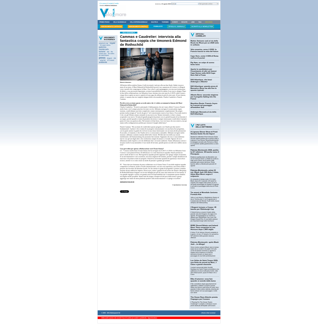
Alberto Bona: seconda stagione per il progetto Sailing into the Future (204, 97)
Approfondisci (152, 318)
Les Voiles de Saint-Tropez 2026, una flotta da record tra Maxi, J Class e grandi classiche (204, 262)
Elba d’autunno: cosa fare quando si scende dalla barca (203, 280)
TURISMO (165, 22)
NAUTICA (154, 22)
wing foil (103, 60)
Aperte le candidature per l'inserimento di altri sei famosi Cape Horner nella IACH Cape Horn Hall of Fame (204, 72)
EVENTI (175, 22)
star (108, 52)
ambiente (103, 62)
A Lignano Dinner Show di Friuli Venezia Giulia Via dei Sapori (204, 133)
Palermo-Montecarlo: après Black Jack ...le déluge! (205, 243)
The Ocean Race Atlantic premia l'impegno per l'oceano (204, 298)
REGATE (184, 22)
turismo (102, 51)
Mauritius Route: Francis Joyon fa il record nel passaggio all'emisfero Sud (204, 105)
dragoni (109, 58)
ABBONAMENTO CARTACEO (111, 26)
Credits (116, 3)
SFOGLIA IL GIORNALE (176, 26)
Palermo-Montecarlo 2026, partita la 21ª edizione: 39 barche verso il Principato (205, 152)
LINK (193, 22)
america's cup (103, 43)
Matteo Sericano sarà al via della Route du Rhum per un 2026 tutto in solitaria (205, 43)
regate (112, 43)
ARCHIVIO (208, 22)
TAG (199, 22)
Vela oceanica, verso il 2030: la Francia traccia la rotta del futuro (204, 50)
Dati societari (211, 313)
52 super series (105, 45)
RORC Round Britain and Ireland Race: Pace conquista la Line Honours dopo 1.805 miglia (204, 227)
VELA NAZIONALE (119, 22)
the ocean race (106, 52)
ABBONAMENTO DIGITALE (138, 26)
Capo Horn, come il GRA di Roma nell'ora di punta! (204, 57)
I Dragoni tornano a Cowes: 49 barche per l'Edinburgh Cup (203, 208)
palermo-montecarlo (104, 48)
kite (115, 58)
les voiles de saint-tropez (106, 54)
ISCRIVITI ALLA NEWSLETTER (202, 26)
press (102, 57)
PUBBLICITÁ (158, 26)
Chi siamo (102, 3)
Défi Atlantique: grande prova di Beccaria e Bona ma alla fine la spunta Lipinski (204, 88)
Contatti (110, 3)
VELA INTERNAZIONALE (138, 22)
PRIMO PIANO (104, 22)
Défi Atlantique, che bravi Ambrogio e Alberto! (201, 81)
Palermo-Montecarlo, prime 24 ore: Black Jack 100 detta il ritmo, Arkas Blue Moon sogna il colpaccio (205, 173)
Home (204, 313)
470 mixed (110, 60)
